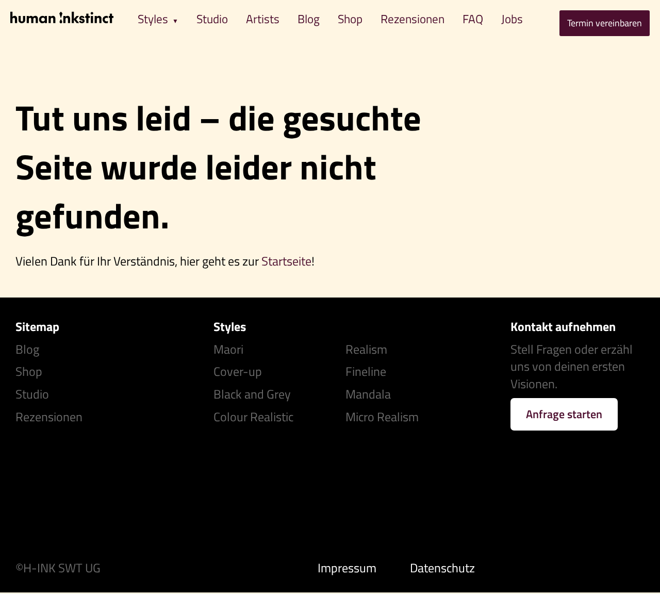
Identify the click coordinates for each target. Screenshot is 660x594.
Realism (366, 349)
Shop (350, 19)
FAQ (473, 19)
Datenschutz (442, 567)
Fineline (365, 371)
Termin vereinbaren (604, 23)
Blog (309, 19)
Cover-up (237, 371)
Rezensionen (412, 19)
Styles (153, 19)
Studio (212, 19)
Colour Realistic (253, 416)
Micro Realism (382, 416)
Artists (262, 19)
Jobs (512, 19)
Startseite (286, 261)
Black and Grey (252, 394)
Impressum (347, 567)
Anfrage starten (564, 414)
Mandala (368, 394)
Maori (228, 349)
